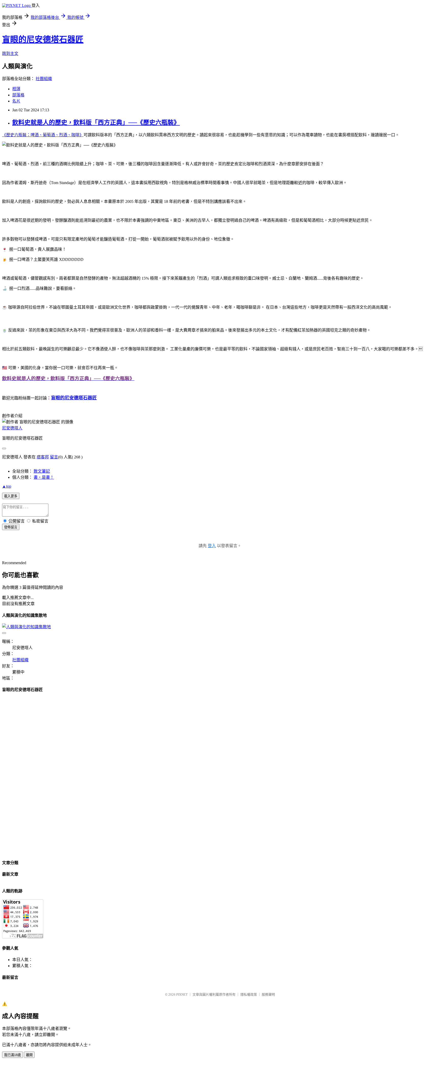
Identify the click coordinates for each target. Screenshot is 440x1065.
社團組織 (44, 79)
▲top (6, 486)
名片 (16, 101)
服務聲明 (268, 994)
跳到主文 (10, 53)
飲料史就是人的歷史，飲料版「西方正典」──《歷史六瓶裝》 (96, 122)
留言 (54, 457)
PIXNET (182, 994)
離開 (29, 1055)
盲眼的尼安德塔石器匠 (43, 39)
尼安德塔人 (12, 428)
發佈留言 (10, 527)
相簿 (16, 89)
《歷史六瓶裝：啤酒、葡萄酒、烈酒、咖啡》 (43, 135)
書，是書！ (44, 477)
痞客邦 (43, 457)
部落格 (18, 95)
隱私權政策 (248, 994)
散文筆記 (42, 471)
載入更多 (10, 496)
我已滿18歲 (12, 1055)
